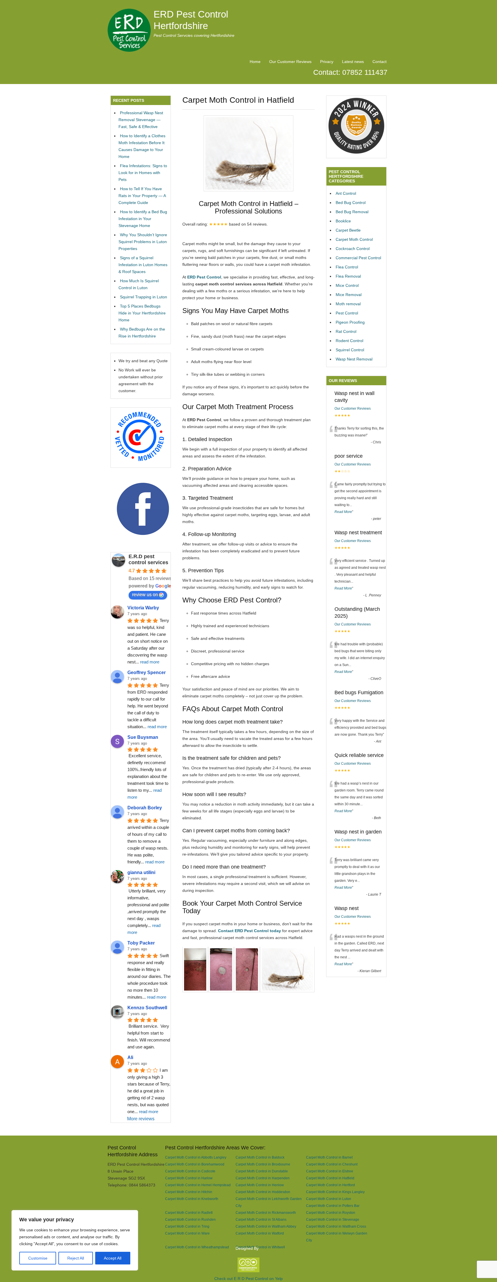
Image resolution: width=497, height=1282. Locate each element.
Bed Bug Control (351, 202)
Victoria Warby (143, 607)
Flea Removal (348, 276)
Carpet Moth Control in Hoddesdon (263, 1192)
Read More (343, 512)
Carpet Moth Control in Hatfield (330, 1178)
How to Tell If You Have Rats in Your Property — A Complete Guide (142, 195)
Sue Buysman (142, 737)
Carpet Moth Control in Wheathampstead (197, 1247)
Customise (37, 1258)
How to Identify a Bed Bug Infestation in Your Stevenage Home (142, 218)
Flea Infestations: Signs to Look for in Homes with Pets (142, 172)
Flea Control (347, 267)
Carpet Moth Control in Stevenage (332, 1219)
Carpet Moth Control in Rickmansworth (266, 1212)
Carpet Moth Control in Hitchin (188, 1192)
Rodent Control (349, 340)
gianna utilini (141, 872)
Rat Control (346, 331)
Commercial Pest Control (358, 257)
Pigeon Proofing (350, 322)
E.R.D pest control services (148, 559)
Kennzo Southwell (147, 1007)
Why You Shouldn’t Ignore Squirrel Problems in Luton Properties (142, 241)
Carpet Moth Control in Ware (187, 1233)
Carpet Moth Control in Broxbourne (263, 1164)
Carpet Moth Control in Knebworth (191, 1199)
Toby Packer (141, 942)
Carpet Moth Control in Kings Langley (335, 1192)
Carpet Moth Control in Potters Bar (333, 1205)
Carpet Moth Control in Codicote (190, 1171)
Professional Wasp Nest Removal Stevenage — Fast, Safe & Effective (140, 119)
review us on (145, 594)
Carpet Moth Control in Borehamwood (194, 1164)
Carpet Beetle (348, 230)
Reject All (75, 1258)
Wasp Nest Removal (354, 359)
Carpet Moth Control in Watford (260, 1233)
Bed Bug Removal (352, 211)
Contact (379, 61)
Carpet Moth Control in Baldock (260, 1157)
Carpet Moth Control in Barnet (329, 1157)
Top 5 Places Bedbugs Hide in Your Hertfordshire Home (142, 313)
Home (255, 61)
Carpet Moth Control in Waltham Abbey (266, 1226)
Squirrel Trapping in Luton (143, 297)
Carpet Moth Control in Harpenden (263, 1178)
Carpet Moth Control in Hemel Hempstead (198, 1185)
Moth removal (348, 304)
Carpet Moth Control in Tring (187, 1226)
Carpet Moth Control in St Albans (261, 1219)
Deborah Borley (144, 807)
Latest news (353, 61)
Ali (130, 1057)
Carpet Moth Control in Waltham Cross (336, 1226)
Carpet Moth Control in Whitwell (260, 1247)
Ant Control (346, 193)
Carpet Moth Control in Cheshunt (332, 1164)
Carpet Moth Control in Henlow (260, 1185)
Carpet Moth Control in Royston (330, 1212)
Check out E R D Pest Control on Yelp (248, 1278)
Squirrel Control (350, 350)
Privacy (326, 61)
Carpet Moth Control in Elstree (329, 1171)
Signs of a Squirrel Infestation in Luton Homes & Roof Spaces (142, 264)
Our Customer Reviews (290, 61)
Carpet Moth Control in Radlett (189, 1212)
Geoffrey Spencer (146, 672)
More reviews (140, 1118)
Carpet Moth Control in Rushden (190, 1219)
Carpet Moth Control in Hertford (330, 1185)
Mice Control (347, 285)
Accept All (112, 1258)
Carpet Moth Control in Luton (328, 1199)
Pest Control (347, 313)
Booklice (343, 221)
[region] (75, 1240)
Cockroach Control (353, 248)
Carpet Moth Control (354, 239)
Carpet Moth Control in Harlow (189, 1178)
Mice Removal (349, 294)
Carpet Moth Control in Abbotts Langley (195, 1157)
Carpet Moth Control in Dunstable (262, 1171)
